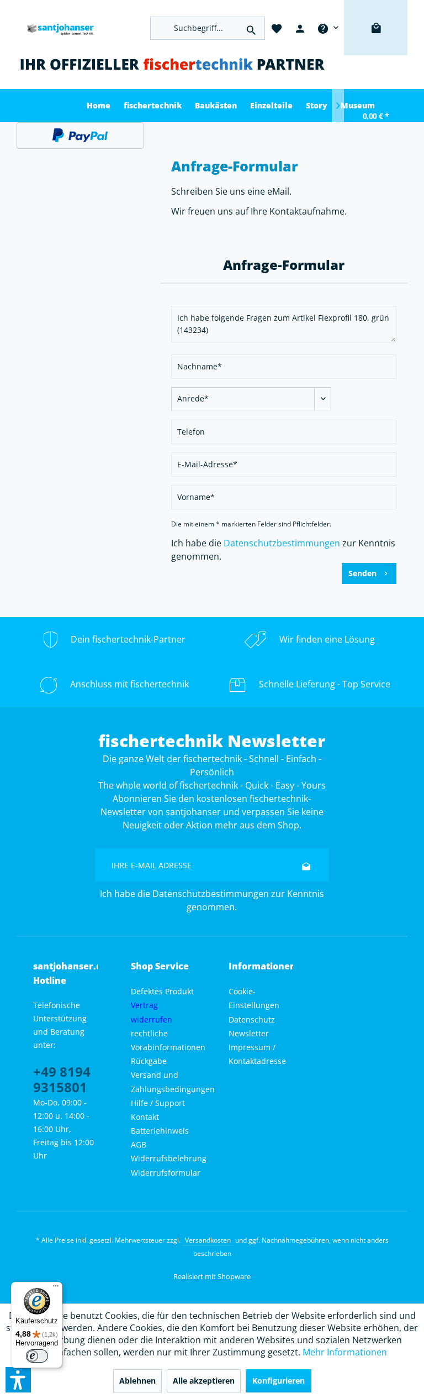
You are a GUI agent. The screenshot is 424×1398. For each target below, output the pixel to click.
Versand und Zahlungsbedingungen (173, 1082)
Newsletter (249, 1033)
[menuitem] (327, 27)
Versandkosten (208, 1240)
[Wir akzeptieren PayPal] (80, 135)
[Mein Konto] (299, 27)
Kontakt (145, 1117)
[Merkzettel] (276, 27)
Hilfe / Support (158, 1103)
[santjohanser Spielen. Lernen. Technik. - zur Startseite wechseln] (57, 28)
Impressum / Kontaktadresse (257, 1054)
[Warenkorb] (375, 44)
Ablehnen (137, 1380)
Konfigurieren (278, 1380)
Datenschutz (252, 1019)
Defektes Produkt (162, 991)
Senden (362, 573)
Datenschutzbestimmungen (282, 543)
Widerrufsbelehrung (168, 1158)
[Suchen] (251, 28)
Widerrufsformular (165, 1172)
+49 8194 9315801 (62, 1079)
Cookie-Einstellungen (254, 998)
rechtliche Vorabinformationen (168, 1040)
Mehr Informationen (345, 1352)
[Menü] (55, 1288)
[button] (18, 1379)
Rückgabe (149, 1061)
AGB (138, 1144)
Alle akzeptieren (204, 1380)
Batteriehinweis (160, 1130)
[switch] (37, 1356)
